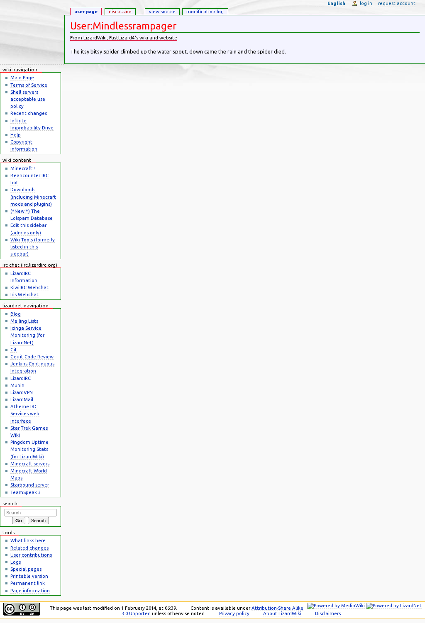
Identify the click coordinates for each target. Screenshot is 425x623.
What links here (28, 540)
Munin (17, 385)
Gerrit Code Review (32, 356)
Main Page (22, 77)
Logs (15, 562)
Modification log (205, 11)
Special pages (26, 569)
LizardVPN (21, 392)
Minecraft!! (22, 168)
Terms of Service (28, 85)
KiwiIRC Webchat (29, 287)
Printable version (29, 576)
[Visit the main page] (32, 32)
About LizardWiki (282, 613)
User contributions (31, 554)
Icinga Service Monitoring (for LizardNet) (27, 335)
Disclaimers (328, 613)
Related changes (29, 547)
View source (162, 11)
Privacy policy (234, 613)
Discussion (120, 11)
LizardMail (21, 399)
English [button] (336, 3)
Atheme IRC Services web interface (24, 413)
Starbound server (29, 484)
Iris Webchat (24, 294)
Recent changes (28, 113)
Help (15, 134)
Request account (396, 3)
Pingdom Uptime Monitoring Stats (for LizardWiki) (29, 449)
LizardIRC (20, 378)
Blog (15, 313)
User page (86, 11)
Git (13, 349)
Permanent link (27, 583)
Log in (366, 3)
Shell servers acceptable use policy (27, 99)
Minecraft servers (29, 463)
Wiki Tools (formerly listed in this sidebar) (32, 246)
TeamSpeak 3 (25, 492)
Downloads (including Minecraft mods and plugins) (33, 196)
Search (9, 503)
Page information (30, 590)
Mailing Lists (24, 321)
